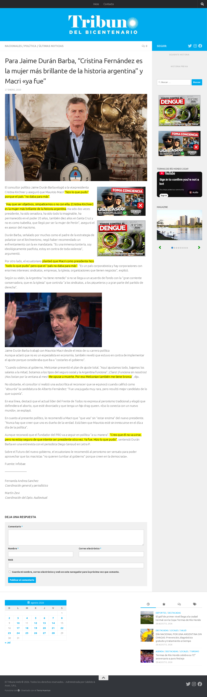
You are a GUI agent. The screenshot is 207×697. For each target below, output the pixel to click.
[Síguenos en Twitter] (190, 46)
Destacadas (174, 613)
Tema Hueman (43, 690)
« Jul (8, 642)
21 (53, 628)
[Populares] (163, 604)
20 (44, 628)
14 (53, 623)
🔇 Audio (193, 192)
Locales (174, 630)
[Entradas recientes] (148, 604)
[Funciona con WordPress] (19, 690)
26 (35, 633)
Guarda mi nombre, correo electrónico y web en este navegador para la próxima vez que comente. (65, 572)
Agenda (160, 651)
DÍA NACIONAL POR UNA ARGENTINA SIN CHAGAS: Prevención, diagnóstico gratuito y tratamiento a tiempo (179, 637)
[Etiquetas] (194, 604)
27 (44, 633)
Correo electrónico (90, 548)
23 (9, 633)
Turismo (194, 651)
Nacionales (13, 46)
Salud (183, 630)
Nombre (13, 548)
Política (30, 46)
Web (10, 560)
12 (35, 623)
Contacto (109, 4)
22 (61, 628)
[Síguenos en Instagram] (195, 46)
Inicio (96, 4)
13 (44, 623)
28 (53, 633)
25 (26, 633)
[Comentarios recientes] (179, 604)
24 (18, 633)
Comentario (15, 526)
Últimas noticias (51, 46)
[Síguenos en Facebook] (200, 46)
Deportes (161, 613)
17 (18, 628)
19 (35, 628)
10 (18, 623)
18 (26, 628)
